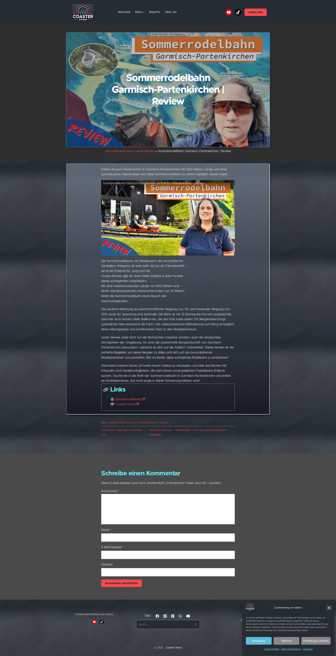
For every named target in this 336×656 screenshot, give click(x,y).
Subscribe (256, 12)
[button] (329, 608)
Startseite (124, 12)
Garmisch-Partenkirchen (122, 423)
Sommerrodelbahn (128, 399)
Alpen (104, 423)
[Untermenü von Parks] (144, 12)
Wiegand (163, 423)
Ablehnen (286, 640)
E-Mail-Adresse (112, 547)
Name (106, 530)
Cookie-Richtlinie (271, 649)
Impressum (308, 649)
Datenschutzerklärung (291, 649)
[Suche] (195, 624)
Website (107, 564)
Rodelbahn (147, 151)
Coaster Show (174, 648)
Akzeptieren (258, 640)
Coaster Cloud (125, 404)
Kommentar (110, 491)
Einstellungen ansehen (316, 640)
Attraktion (129, 151)
